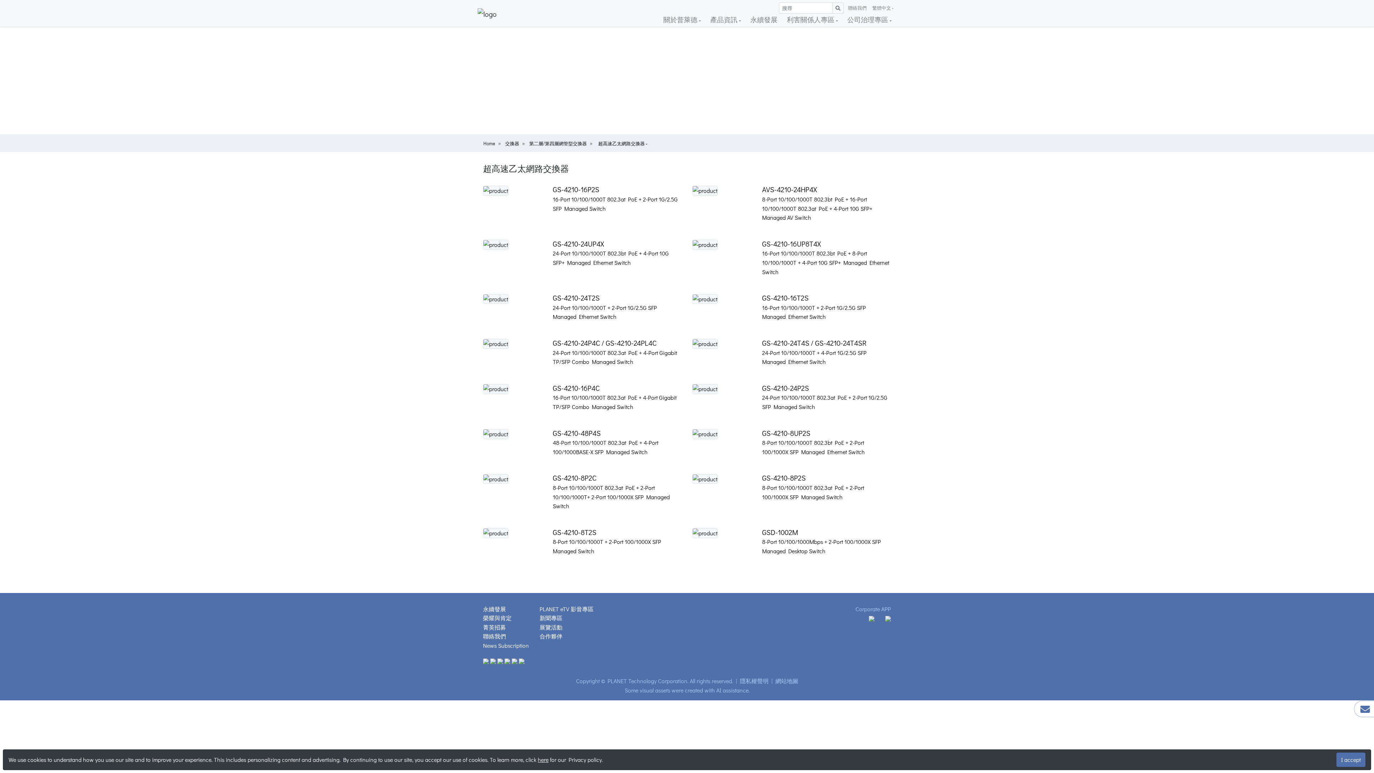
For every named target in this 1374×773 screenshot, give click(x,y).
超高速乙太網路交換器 (622, 143)
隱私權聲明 (754, 681)
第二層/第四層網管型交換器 (558, 143)
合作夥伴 (551, 636)
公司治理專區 (868, 19)
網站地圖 (786, 681)
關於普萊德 (681, 19)
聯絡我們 (857, 8)
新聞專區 (551, 618)
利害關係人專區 (811, 19)
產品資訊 (724, 19)
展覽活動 (551, 627)
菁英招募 (494, 627)
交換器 (512, 143)
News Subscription (506, 645)
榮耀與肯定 (497, 618)
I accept (1351, 759)
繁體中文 (881, 8)
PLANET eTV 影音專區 (567, 609)
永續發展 (764, 19)
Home (489, 143)
